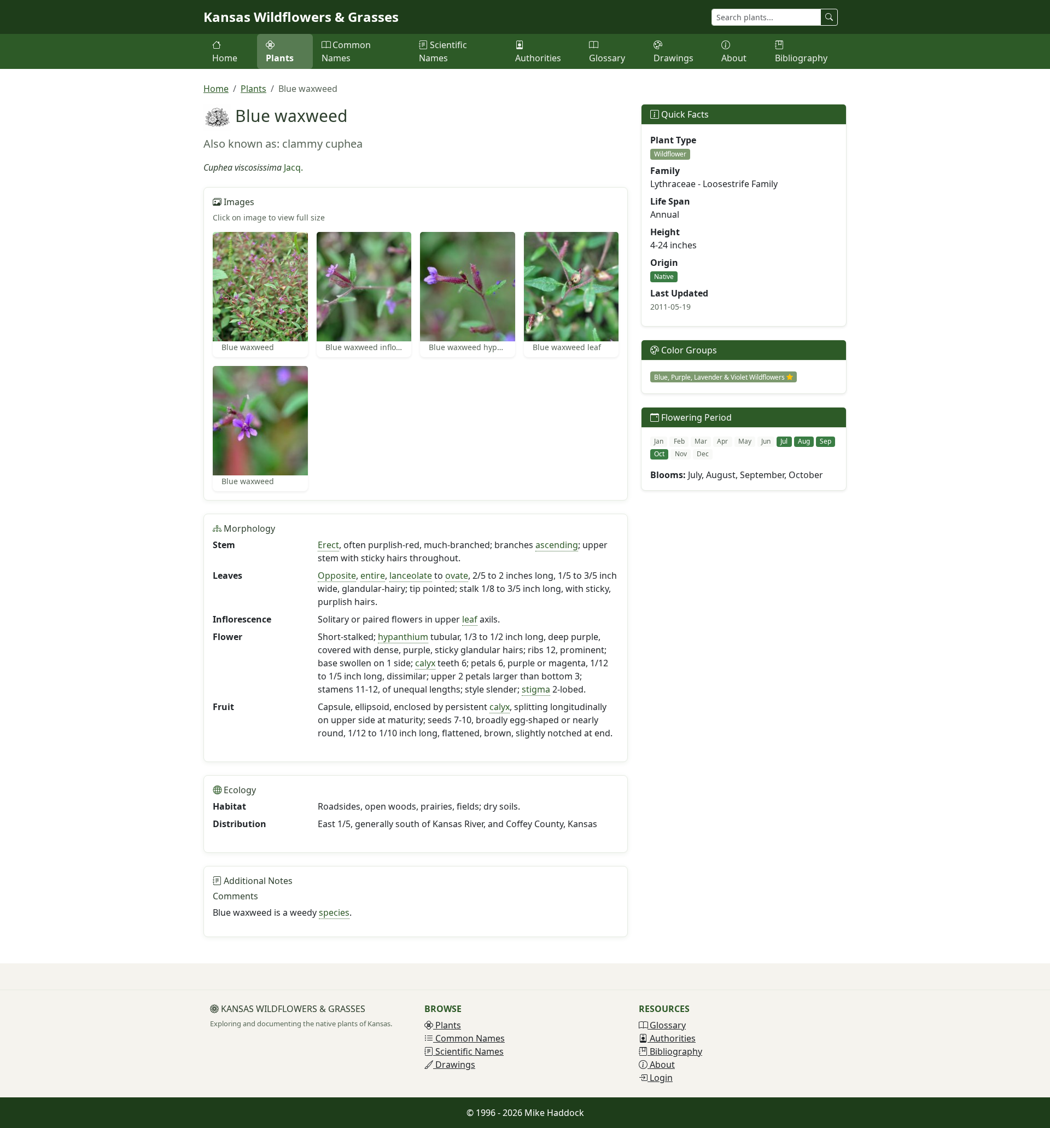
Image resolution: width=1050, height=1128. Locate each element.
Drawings (673, 58)
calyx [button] (425, 663)
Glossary (607, 58)
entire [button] (372, 575)
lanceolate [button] (410, 575)
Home (224, 58)
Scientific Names (443, 51)
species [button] (334, 912)
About (733, 58)
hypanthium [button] (403, 637)
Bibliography (801, 58)
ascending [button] (556, 545)
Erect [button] (328, 545)
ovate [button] (456, 575)
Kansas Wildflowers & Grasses (301, 17)
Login (660, 1078)
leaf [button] (469, 619)
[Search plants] (829, 17)
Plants (280, 58)
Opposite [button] (337, 575)
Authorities (538, 58)
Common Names (346, 51)
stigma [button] (536, 689)
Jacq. (293, 167)
